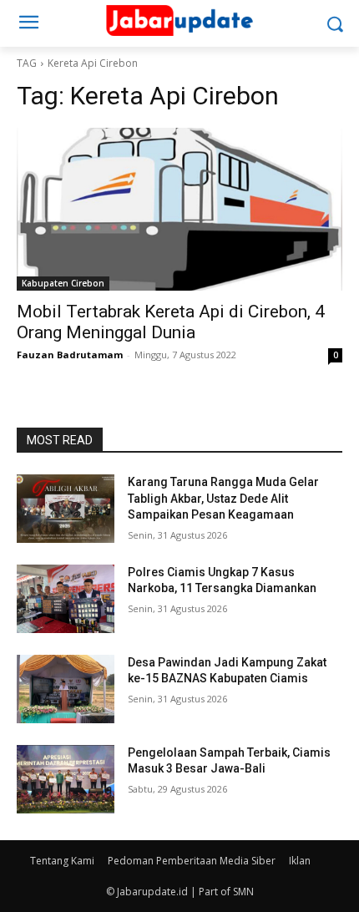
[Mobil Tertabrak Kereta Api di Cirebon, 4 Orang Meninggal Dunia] (179, 209)
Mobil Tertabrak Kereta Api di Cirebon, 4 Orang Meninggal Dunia (171, 321)
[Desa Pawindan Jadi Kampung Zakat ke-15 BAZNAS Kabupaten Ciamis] (65, 689)
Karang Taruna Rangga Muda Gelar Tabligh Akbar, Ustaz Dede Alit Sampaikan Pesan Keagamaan (223, 498)
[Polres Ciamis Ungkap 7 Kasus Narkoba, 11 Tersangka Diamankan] (65, 599)
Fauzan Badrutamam (70, 354)
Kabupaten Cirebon (63, 283)
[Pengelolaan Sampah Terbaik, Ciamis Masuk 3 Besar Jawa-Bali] (65, 779)
